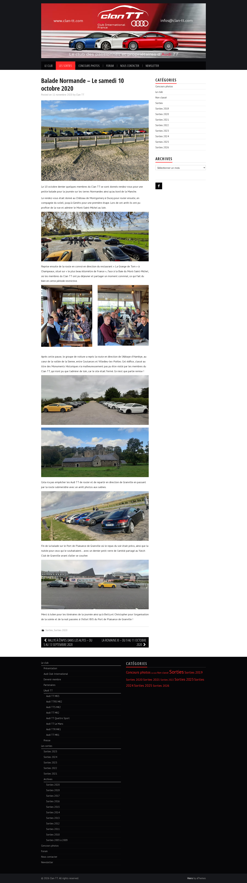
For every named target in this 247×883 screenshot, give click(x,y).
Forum (110, 65)
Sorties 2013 (53, 818)
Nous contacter (129, 65)
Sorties (49, 630)
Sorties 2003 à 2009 (57, 840)
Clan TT (80, 94)
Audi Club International (56, 673)
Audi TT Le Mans (54, 723)
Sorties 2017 (53, 795)
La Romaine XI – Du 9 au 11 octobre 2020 (124, 642)
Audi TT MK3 (52, 696)
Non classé (161, 97)
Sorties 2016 (53, 801)
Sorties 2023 (162, 130)
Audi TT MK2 (52, 712)
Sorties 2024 (162, 136)
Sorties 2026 (162, 147)
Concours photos (89, 65)
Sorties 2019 (162, 108)
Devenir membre (52, 679)
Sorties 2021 (162, 119)
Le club (49, 65)
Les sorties (65, 65)
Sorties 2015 (53, 806)
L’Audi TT (48, 690)
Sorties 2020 (60, 630)
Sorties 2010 (53, 834)
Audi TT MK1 (52, 734)
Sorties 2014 (53, 812)
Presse (47, 740)
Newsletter (152, 65)
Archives (48, 779)
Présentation (50, 668)
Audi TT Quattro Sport (58, 718)
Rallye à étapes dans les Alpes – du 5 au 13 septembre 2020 (68, 642)
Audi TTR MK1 (53, 729)
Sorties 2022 (162, 125)
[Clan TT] (123, 30)
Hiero (190, 878)
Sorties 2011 (53, 829)
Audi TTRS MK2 (54, 701)
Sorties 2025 (162, 141)
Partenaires (49, 685)
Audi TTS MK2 (53, 707)
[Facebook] (158, 186)
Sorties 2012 (53, 823)
